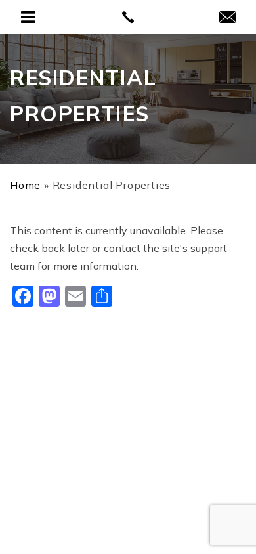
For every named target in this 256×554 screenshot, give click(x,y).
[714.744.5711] (128, 17)
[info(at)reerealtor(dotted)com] (227, 18)
